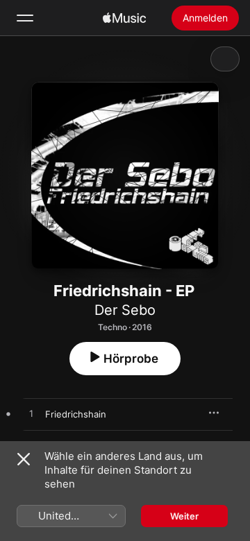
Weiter (184, 516)
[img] (124, 18)
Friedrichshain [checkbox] (75, 414)
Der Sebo (125, 310)
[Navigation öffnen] (25, 18)
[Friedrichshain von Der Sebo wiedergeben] (31, 414)
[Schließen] (23, 459)
